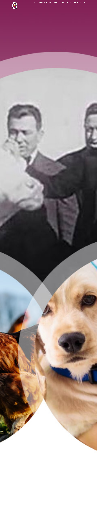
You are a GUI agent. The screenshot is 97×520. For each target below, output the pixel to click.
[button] (35, 3)
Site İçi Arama (76, 2)
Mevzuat (55, 2)
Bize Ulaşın (82, 2)
